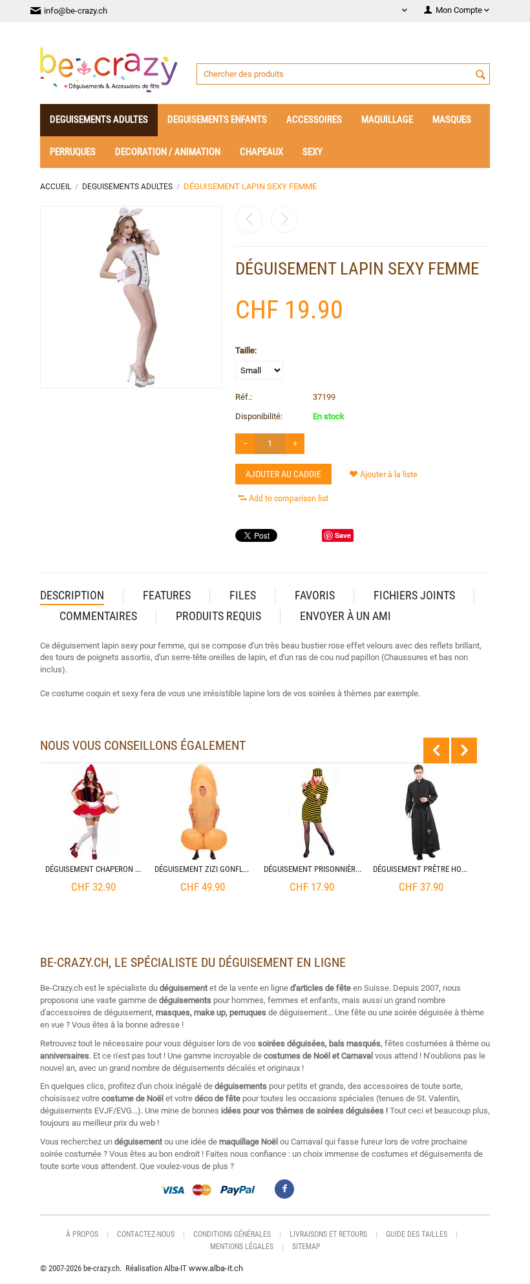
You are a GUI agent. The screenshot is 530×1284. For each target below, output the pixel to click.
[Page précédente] (248, 219)
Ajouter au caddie (283, 474)
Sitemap (306, 1246)
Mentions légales (241, 1246)
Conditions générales (232, 1234)
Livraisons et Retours (328, 1234)
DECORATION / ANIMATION (167, 152)
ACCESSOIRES (314, 119)
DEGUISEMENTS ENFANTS (217, 119)
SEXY (312, 152)
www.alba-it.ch (216, 1268)
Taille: (246, 350)
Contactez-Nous (146, 1234)
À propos (82, 1234)
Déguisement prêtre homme (422, 869)
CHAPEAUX (261, 152)
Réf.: (243, 397)
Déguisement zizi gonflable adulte (203, 869)
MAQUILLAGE (387, 119)
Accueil (55, 186)
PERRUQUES (73, 152)
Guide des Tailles (416, 1234)
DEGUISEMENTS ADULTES (99, 119)
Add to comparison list (288, 498)
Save (343, 535)
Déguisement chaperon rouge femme (94, 869)
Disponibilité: (258, 416)
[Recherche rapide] (480, 75)
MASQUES (451, 119)
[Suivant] (284, 219)
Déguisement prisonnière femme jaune (313, 869)
